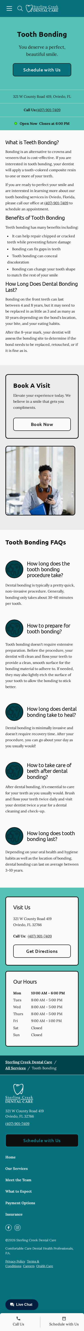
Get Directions (42, 951)
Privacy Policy (15, 1261)
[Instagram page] (17, 1228)
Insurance (14, 1214)
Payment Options (20, 1203)
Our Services (16, 1168)
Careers (28, 1266)
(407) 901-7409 (48, 110)
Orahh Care (44, 1266)
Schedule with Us (42, 70)
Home (10, 1157)
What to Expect (18, 1191)
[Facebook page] (8, 1228)
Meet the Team (18, 1180)
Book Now (42, 424)
